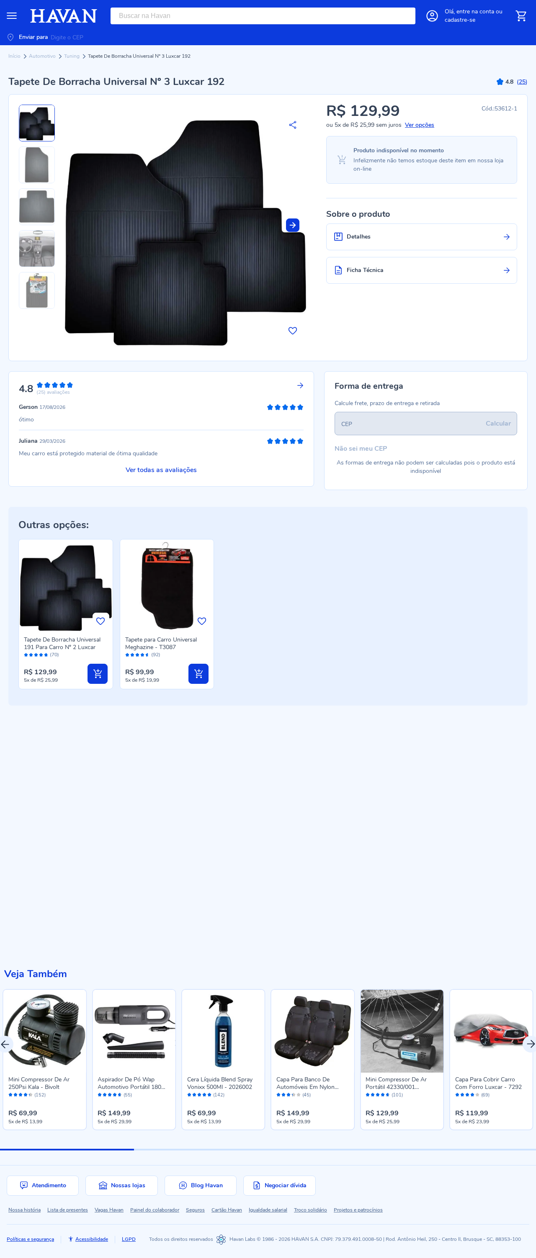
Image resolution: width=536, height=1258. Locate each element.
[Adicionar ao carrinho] (98, 674)
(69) (485, 1095)
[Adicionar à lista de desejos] (293, 331)
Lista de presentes (67, 1210)
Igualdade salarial (268, 1210)
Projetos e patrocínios (358, 1210)
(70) (54, 655)
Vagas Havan (109, 1210)
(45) (306, 1095)
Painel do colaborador (154, 1210)
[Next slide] (292, 225)
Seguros (195, 1210)
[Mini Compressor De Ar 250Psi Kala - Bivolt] (44, 1031)
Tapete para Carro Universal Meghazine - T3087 (161, 643)
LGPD (129, 1239)
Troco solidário (310, 1210)
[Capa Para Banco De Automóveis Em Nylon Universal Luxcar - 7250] (312, 1031)
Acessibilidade (91, 1239)
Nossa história (24, 1210)
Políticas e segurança (30, 1239)
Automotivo (43, 56)
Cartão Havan (226, 1210)
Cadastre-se (460, 20)
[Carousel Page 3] (335, 1149)
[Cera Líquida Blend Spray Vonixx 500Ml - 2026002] (223, 1031)
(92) (155, 655)
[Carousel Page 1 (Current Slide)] (67, 1149)
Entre (475, 11)
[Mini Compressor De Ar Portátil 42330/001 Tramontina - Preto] (402, 1031)
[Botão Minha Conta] (432, 16)
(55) (128, 1095)
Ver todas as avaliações (161, 470)
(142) (218, 1095)
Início (15, 56)
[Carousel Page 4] (469, 1149)
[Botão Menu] (11, 16)
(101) (397, 1095)
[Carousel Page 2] (201, 1149)
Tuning (72, 56)
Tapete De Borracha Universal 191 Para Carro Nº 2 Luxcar (62, 643)
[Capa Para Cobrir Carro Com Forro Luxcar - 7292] (491, 1031)
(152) (40, 1095)
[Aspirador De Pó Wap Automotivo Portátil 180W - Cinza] (134, 1031)
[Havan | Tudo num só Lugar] (63, 16)
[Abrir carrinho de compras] (521, 16)
